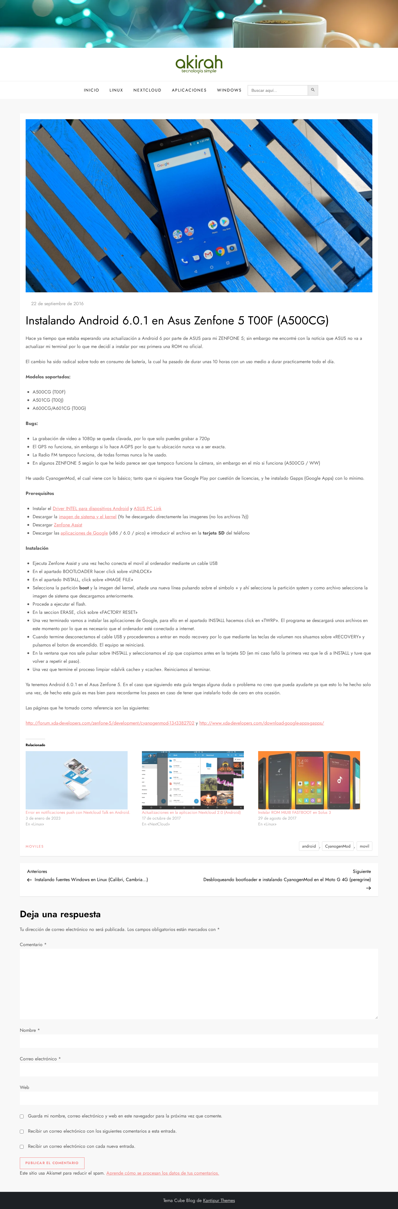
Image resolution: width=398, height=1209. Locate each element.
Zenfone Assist (68, 524)
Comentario (33, 944)
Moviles (35, 846)
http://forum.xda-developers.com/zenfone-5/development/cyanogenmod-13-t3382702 (110, 723)
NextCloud (147, 90)
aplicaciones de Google (84, 533)
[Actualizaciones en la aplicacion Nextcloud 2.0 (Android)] (197, 780)
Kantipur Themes (219, 1200)
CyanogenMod (338, 846)
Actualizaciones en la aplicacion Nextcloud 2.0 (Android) (191, 812)
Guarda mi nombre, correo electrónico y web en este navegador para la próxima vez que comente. (125, 1116)
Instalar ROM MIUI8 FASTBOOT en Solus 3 (294, 812)
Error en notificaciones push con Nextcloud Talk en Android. (78, 812)
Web (24, 1087)
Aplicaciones (189, 90)
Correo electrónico (40, 1058)
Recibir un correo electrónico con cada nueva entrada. (81, 1146)
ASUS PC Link (147, 508)
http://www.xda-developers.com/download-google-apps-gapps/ (261, 723)
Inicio (91, 90)
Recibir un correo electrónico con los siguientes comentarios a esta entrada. (102, 1131)
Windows (229, 90)
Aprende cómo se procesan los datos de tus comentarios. (162, 1173)
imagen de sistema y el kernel (88, 516)
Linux (116, 90)
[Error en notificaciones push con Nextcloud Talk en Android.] (81, 780)
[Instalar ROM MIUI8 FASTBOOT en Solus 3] (313, 780)
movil (364, 846)
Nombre (30, 1030)
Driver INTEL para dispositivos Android (91, 508)
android (309, 846)
